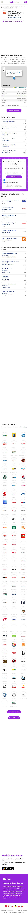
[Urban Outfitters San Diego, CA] (4, 611)
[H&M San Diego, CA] (4, 620)
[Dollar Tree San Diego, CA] (14, 636)
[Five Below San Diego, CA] (23, 620)
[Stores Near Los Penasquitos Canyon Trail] (14, 255)
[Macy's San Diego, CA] (14, 511)
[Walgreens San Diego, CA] (14, 444)
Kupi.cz (12, 906)
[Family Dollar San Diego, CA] (4, 527)
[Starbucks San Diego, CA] (4, 477)
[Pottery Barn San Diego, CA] (14, 569)
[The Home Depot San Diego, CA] (23, 527)
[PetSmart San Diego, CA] (23, 502)
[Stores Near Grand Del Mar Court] (14, 270)
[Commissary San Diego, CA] (23, 611)
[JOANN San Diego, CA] (4, 586)
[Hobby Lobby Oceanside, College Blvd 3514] (14, 139)
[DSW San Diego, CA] (14, 519)
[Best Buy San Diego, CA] (4, 502)
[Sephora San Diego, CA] (23, 594)
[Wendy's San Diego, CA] (23, 477)
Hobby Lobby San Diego (13, 72)
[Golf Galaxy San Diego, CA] (4, 636)
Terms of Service (12, 912)
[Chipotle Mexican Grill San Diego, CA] (23, 461)
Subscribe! (13, 176)
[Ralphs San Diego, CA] (23, 444)
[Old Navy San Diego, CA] (14, 594)
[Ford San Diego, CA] (14, 678)
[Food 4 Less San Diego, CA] (4, 628)
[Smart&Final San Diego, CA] (4, 519)
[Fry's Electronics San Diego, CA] (14, 628)
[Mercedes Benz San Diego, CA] (23, 695)
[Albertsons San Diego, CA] (4, 653)
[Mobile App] (7, 869)
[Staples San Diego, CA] (4, 544)
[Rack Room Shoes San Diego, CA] (23, 645)
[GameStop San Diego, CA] (4, 578)
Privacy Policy (14, 180)
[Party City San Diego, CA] (14, 494)
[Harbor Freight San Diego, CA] (23, 628)
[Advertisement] (14, 39)
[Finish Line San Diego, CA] (14, 477)
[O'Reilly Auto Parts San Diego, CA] (14, 703)
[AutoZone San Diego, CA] (4, 703)
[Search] (25, 2)
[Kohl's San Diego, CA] (14, 561)
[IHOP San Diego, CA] (23, 469)
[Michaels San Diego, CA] (4, 645)
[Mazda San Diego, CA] (4, 686)
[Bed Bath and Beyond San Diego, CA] (14, 620)
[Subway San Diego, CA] (14, 670)
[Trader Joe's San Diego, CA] (23, 486)
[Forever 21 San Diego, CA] (14, 603)
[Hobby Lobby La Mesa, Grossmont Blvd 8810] (14, 122)
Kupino (2, 6)
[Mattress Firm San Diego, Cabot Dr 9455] (14, 217)
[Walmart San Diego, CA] (14, 486)
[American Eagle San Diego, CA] (14, 611)
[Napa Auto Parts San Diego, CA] (23, 686)
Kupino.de (15, 906)
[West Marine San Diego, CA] (4, 461)
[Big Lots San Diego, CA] (4, 603)
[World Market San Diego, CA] (4, 553)
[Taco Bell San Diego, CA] (23, 653)
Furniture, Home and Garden (14, 17)
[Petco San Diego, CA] (14, 502)
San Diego (17, 6)
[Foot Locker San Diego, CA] (23, 519)
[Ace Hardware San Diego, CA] (4, 536)
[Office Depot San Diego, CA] (14, 586)
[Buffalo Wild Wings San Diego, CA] (14, 469)
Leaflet (16, 87)
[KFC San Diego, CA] (14, 661)
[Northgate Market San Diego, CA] (23, 578)
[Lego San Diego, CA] (23, 536)
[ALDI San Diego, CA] (14, 435)
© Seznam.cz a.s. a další (22, 87)
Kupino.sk (22, 906)
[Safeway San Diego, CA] (4, 452)
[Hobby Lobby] (4, 13)
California (12, 6)
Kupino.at (6, 906)
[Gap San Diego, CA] (23, 603)
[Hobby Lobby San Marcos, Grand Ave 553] (14, 127)
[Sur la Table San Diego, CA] (23, 661)
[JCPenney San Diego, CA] (23, 636)
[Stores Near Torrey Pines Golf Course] (14, 293)
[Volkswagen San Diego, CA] (4, 695)
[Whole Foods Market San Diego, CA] (14, 527)
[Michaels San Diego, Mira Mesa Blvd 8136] (14, 209)
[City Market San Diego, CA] (14, 536)
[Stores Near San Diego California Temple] (14, 285)
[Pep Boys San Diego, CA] (4, 678)
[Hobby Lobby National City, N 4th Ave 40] (14, 133)
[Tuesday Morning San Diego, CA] (4, 469)
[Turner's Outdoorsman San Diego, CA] (23, 569)
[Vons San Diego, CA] (14, 653)
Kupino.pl (19, 906)
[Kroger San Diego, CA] (23, 435)
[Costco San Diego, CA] (14, 553)
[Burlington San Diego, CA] (23, 561)
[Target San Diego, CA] (4, 494)
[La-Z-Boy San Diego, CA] (23, 553)
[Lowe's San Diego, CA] (23, 494)
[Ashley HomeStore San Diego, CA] (4, 511)
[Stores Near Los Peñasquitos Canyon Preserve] (14, 263)
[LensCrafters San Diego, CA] (4, 486)
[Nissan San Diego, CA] (14, 695)
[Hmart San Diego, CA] (14, 544)
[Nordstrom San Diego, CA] (23, 511)
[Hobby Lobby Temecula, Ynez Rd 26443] (14, 145)
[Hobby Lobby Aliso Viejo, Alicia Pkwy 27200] (14, 151)
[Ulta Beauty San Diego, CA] (4, 670)
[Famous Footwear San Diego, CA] (4, 569)
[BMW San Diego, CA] (23, 678)
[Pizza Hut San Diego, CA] (14, 461)
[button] (12, 21)
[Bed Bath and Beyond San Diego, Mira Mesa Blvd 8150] (14, 202)
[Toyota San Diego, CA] (14, 686)
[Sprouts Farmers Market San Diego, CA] (14, 452)
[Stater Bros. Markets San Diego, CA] (23, 452)
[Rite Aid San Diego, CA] (4, 444)
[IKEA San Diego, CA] (4, 435)
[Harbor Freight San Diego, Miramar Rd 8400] (14, 224)
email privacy (18, 185)
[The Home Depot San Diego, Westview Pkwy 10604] (14, 240)
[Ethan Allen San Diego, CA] (4, 561)
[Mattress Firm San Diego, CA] (23, 544)
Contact (5, 912)
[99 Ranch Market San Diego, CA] (14, 578)
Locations (7, 6)
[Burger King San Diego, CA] (14, 645)
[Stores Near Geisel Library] (14, 278)
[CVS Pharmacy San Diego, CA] (23, 586)
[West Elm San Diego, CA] (23, 670)
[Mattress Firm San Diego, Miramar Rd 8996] (14, 232)
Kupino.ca (9, 906)
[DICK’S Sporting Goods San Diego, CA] (4, 594)
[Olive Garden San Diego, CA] (4, 661)
